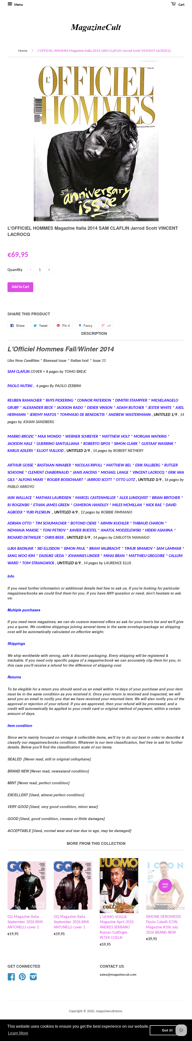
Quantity (15, 270)
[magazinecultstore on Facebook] (11, 978)
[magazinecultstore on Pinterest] (22, 978)
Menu (18, 5)
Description (94, 333)
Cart (181, 5)
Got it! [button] (167, 1030)
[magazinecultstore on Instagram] (33, 978)
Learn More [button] (18, 1033)
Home (22, 51)
